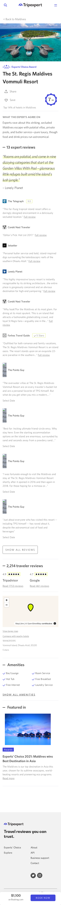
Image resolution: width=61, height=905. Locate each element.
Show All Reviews (20, 549)
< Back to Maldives (14, 19)
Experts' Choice (12, 847)
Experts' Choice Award (23, 66)
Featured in (16, 707)
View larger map (10, 631)
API (32, 852)
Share (13, 91)
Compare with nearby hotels (16, 636)
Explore (8, 852)
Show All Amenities (19, 694)
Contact (35, 863)
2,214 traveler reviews (25, 565)
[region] (30, 611)
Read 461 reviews (39, 585)
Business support (40, 857)
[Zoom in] (6, 600)
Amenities (15, 664)
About (34, 847)
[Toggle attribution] (55, 623)
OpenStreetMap (34, 623)
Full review (30, 216)
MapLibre (19, 623)
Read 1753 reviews (13, 585)
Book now (43, 898)
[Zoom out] (6, 604)
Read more (8, 778)
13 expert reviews (21, 147)
